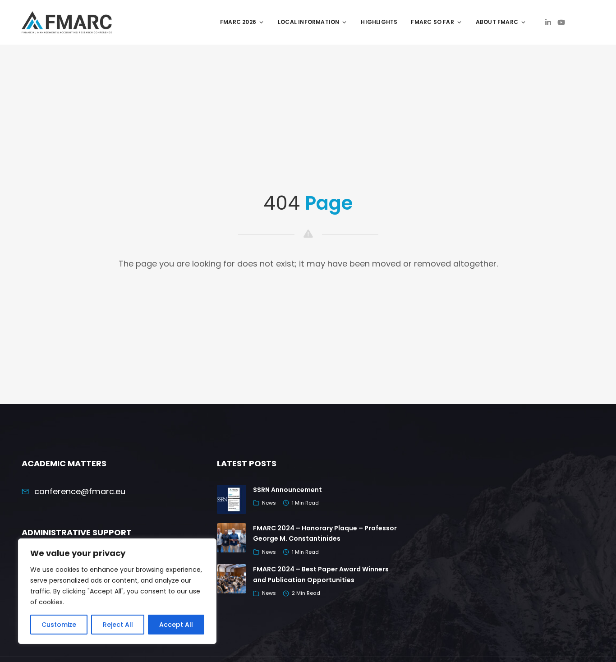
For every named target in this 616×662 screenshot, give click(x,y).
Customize (58, 624)
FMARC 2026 (238, 22)
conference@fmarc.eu (79, 491)
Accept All (176, 624)
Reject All (118, 624)
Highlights (379, 22)
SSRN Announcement (287, 489)
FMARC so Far (432, 22)
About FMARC (497, 22)
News (269, 502)
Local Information (308, 22)
